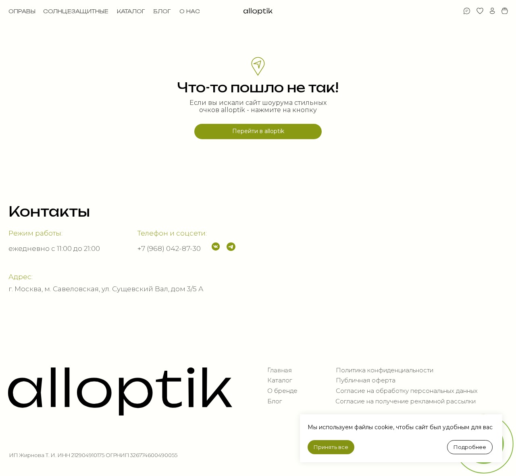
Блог (274, 401)
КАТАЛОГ (131, 11)
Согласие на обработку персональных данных (407, 391)
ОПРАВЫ (21, 11)
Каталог (279, 380)
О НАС (189, 11)
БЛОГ (162, 11)
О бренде (282, 391)
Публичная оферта (365, 380)
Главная (279, 370)
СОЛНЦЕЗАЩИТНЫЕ (75, 11)
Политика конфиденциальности (384, 370)
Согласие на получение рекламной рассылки (405, 401)
